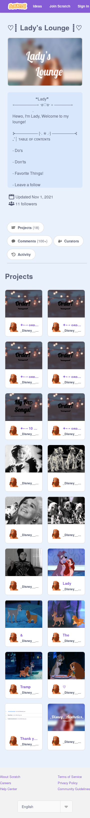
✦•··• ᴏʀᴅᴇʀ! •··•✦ (29, 324)
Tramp (25, 686)
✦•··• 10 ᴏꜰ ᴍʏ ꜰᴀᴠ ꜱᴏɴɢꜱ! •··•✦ (29, 428)
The (66, 635)
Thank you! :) (29, 738)
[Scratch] (18, 6)
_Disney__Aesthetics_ (29, 330)
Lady (67, 583)
